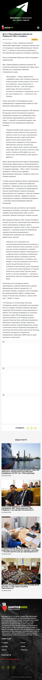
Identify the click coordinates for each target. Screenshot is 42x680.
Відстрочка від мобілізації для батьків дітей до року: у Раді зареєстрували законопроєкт (20, 586)
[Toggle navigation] (38, 28)
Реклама (24, 650)
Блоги (23, 642)
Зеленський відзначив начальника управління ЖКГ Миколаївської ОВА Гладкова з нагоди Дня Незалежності (18, 508)
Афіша (4, 650)
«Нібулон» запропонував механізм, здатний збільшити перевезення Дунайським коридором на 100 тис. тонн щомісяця (20, 471)
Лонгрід (5, 646)
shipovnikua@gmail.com (11, 659)
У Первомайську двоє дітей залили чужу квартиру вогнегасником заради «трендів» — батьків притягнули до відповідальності (20, 550)
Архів (23, 646)
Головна (5, 642)
